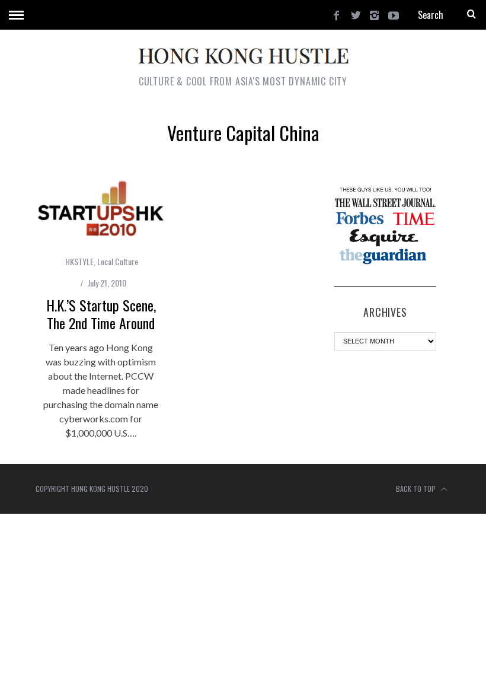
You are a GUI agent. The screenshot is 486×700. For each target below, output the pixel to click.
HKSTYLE (79, 261)
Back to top (416, 488)
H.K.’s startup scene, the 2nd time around (101, 313)
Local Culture (117, 261)
